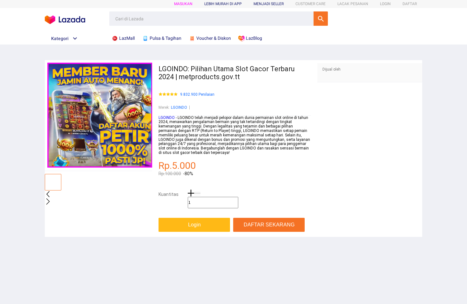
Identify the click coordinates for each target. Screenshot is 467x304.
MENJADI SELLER (269, 4)
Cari (321, 18)
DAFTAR (410, 4)
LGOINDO (179, 107)
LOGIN (385, 4)
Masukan (183, 4)
